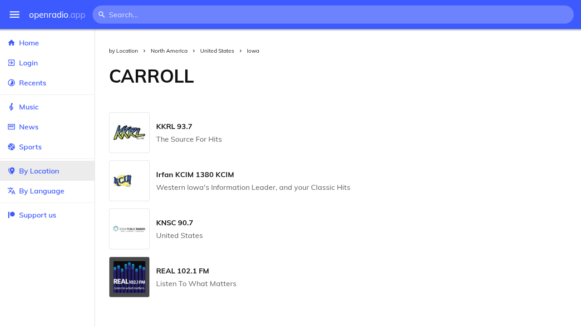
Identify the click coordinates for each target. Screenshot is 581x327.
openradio (57, 15)
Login (28, 62)
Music (29, 106)
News (29, 126)
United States (217, 50)
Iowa (253, 50)
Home (29, 42)
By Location (39, 170)
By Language (41, 190)
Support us (37, 214)
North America (169, 50)
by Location (123, 50)
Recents (32, 82)
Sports (30, 146)
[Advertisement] (394, 76)
